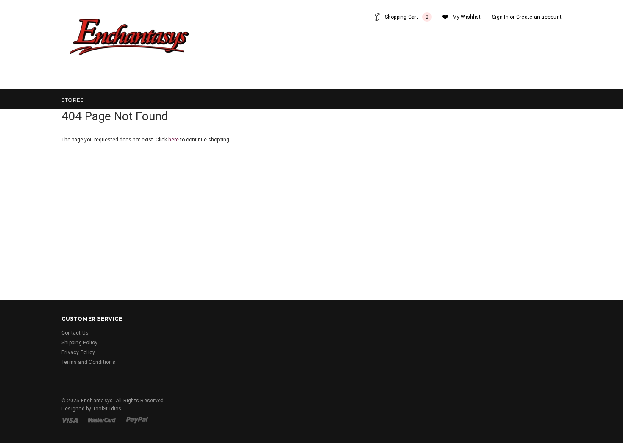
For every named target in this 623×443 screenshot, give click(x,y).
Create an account (539, 17)
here (173, 140)
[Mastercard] (102, 420)
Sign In (500, 17)
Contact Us (75, 333)
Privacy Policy (78, 352)
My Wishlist (467, 17)
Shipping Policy (79, 343)
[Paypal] (137, 420)
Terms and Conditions (88, 362)
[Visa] (69, 420)
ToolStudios (107, 409)
